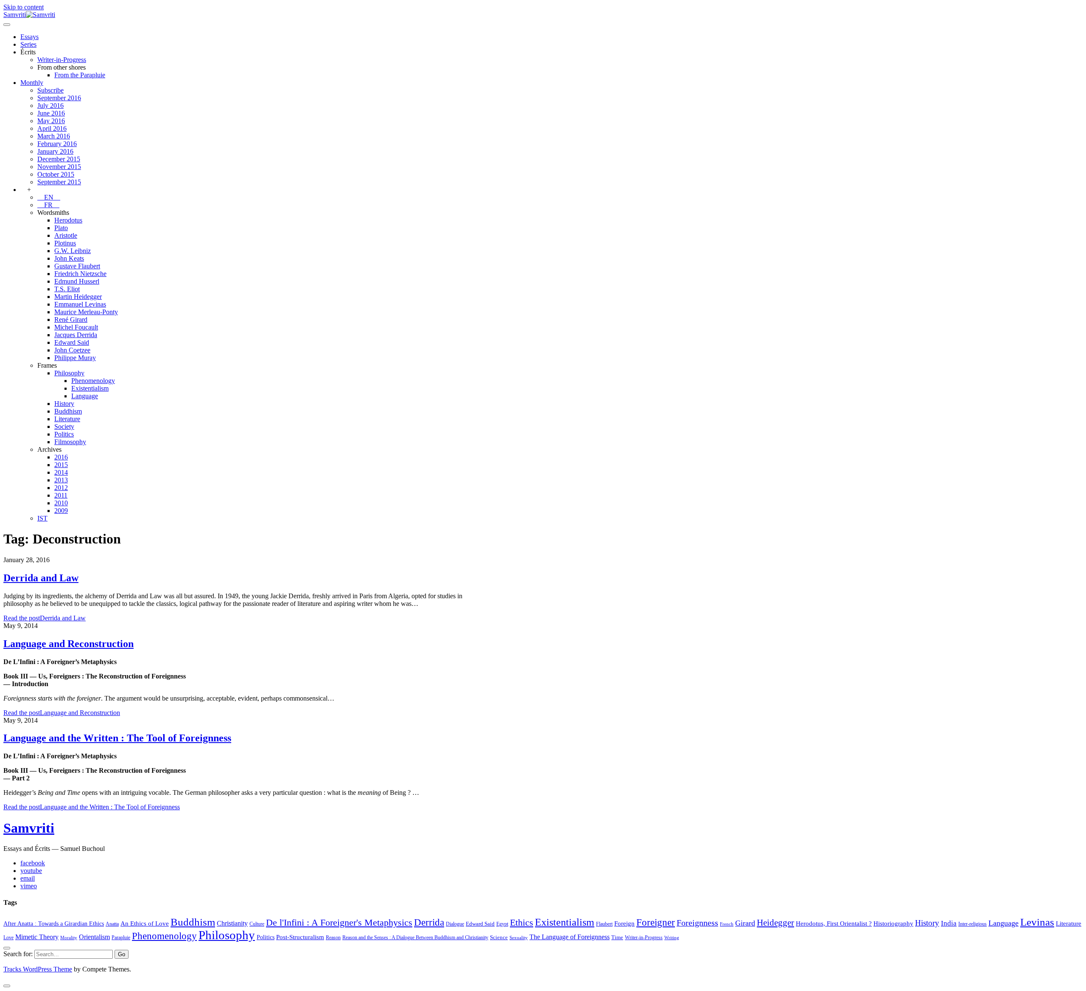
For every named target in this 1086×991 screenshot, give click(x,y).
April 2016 (52, 128)
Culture (256, 924)
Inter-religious (972, 924)
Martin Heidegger (78, 296)
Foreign (624, 923)
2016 (61, 457)
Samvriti (28, 828)
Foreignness (697, 922)
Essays (29, 36)
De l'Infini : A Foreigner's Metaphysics (339, 923)
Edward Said (71, 342)
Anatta (112, 924)
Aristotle (65, 235)
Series (28, 44)
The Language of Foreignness (569, 937)
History (64, 403)
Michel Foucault (76, 327)
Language (84, 396)
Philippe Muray (75, 357)
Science (499, 937)
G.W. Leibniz (72, 250)
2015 (61, 464)
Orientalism (94, 937)
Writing (671, 937)
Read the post (44, 618)
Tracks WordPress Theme (37, 969)
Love (8, 937)
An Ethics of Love (144, 923)
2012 (61, 487)
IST (42, 518)
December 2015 (58, 159)
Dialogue (455, 924)
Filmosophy (70, 441)
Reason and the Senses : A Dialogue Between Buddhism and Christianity (415, 937)
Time (617, 937)
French (726, 924)
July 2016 (50, 105)
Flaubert (604, 924)
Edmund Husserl (76, 281)
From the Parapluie (79, 75)
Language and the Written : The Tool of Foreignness (117, 737)
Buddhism (68, 411)
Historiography (893, 923)
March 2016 (53, 136)
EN (48, 197)
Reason (333, 937)
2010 (61, 503)
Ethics (521, 923)
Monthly (31, 82)
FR (48, 204)
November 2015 (59, 166)
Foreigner (655, 922)
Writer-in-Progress (61, 59)
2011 (60, 495)
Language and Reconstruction (68, 643)
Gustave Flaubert (77, 266)
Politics (64, 434)
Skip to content (23, 7)
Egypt (502, 924)
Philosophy (69, 373)
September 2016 (59, 97)
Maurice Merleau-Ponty (86, 311)
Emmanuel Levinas (80, 304)
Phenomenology (93, 380)
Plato (61, 227)
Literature (67, 418)
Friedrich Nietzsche (80, 273)
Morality (68, 937)
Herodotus (68, 220)
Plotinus (65, 243)
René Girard (70, 319)
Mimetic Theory (37, 937)
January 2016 (55, 151)
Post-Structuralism (300, 936)
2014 (61, 472)
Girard (745, 923)
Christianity (232, 923)
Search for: (18, 953)
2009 (61, 510)
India (949, 923)
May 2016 (51, 120)
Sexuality (518, 937)
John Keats (69, 258)
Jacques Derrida (75, 334)
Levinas (1037, 922)
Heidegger (775, 922)
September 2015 (59, 182)
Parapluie (121, 937)
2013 (61, 480)
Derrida (429, 922)
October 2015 (55, 174)
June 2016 (51, 113)
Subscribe (50, 90)
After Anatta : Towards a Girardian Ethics (53, 923)
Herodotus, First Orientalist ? (834, 923)
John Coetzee (72, 350)
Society (64, 426)
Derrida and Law (40, 577)
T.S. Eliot (67, 289)
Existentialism (90, 388)
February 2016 (57, 143)
